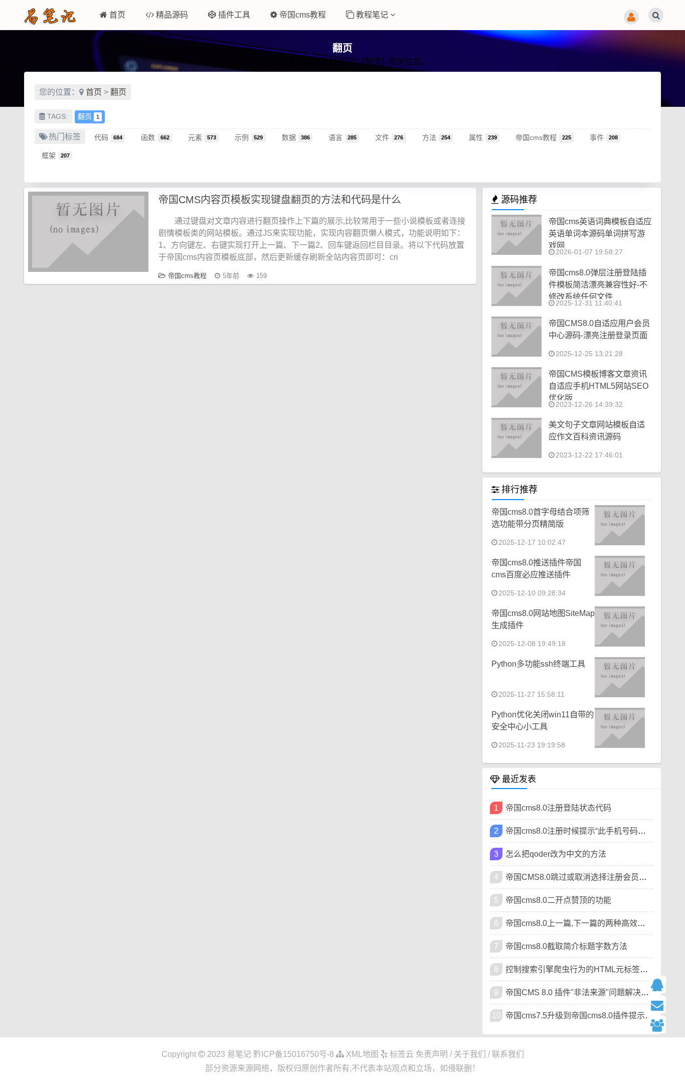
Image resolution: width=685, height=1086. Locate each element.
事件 (604, 137)
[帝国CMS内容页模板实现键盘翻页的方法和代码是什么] (88, 232)
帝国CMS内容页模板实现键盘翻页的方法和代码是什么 (279, 199)
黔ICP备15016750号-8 (294, 1054)
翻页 (118, 92)
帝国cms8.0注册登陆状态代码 (558, 808)
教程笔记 (373, 15)
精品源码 (172, 15)
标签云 (401, 1054)
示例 (249, 137)
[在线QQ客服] (663, 984)
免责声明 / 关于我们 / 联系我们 (470, 1054)
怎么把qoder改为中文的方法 (555, 854)
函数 (155, 137)
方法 (436, 137)
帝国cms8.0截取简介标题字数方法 (566, 946)
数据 (296, 137)
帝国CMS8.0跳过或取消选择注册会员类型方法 (588, 877)
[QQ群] (663, 1024)
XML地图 (361, 1054)
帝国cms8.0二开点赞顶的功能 (558, 900)
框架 (56, 155)
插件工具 (234, 15)
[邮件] (663, 1004)
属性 (483, 137)
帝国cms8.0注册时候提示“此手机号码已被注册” (588, 831)
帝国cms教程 (302, 15)
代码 (108, 137)
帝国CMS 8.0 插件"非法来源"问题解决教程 (581, 992)
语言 (342, 137)
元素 (202, 137)
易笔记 (239, 1054)
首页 (117, 15)
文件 (389, 137)
